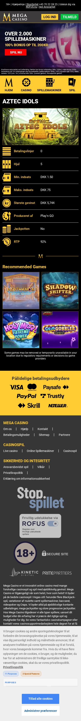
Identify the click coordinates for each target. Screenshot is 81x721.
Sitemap (44, 435)
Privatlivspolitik (13, 473)
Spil (72, 90)
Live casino (10, 451)
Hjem (9, 90)
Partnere (64, 435)
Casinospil (70, 451)
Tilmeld (69, 17)
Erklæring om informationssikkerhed (26, 479)
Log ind (49, 17)
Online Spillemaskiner (40, 451)
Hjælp (24, 429)
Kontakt (43, 429)
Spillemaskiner (49, 90)
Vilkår (41, 467)
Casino (26, 90)
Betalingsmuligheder (16, 435)
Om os (7, 429)
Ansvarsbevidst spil (15, 467)
